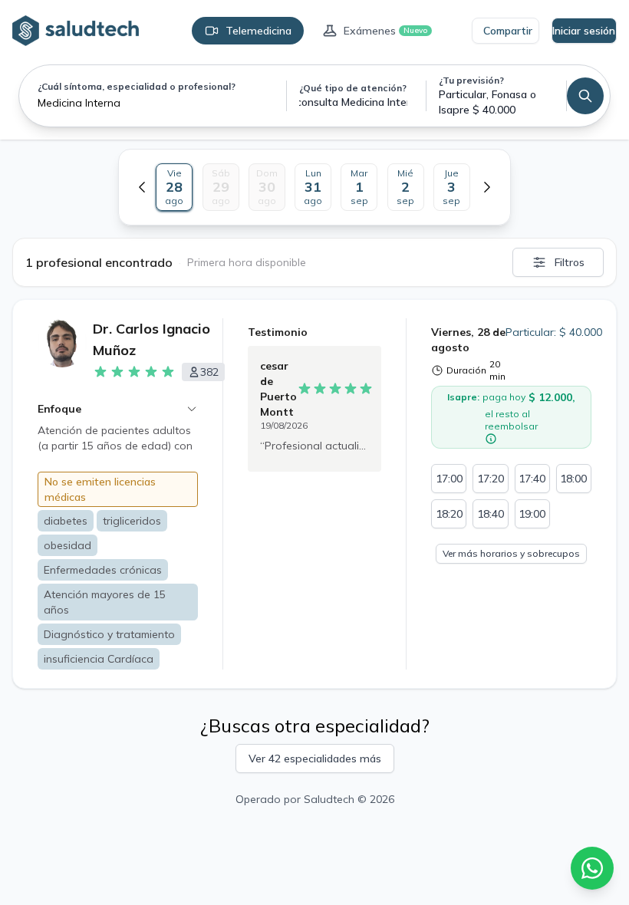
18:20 (449, 514)
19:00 (532, 514)
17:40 (532, 478)
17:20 (490, 478)
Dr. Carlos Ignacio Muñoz (151, 339)
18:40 (490, 514)
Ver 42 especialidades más (315, 758)
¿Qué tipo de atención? (353, 88)
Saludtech (329, 799)
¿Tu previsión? (471, 80)
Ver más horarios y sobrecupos (511, 553)
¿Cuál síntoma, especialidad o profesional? (136, 86)
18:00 (573, 478)
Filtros (570, 262)
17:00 (449, 478)
